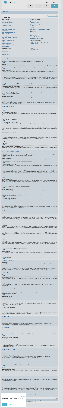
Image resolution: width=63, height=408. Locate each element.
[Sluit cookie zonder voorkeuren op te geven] (24, 395)
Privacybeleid (23, 396)
